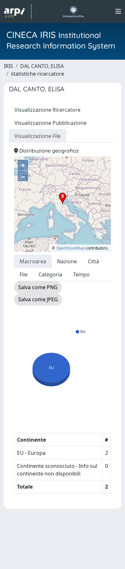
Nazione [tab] (67, 261)
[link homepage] (17, 11)
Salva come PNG (38, 287)
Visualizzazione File (37, 135)
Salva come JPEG (38, 299)
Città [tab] (93, 261)
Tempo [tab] (81, 274)
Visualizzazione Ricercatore (47, 109)
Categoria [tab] (50, 274)
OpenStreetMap (70, 248)
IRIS (8, 66)
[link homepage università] (73, 11)
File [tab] (24, 274)
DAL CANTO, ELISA (42, 66)
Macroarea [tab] (33, 261)
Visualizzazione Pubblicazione (50, 122)
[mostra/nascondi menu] (118, 11)
